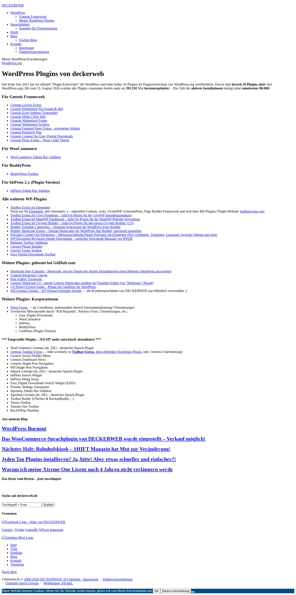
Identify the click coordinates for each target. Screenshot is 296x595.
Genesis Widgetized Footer (28, 120)
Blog (13, 557)
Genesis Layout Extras (25, 105)
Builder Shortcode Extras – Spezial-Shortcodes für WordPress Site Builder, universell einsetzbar (75, 231)
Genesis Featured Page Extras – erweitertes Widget (45, 128)
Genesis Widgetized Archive (29, 124)
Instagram (56, 530)
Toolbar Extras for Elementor (30, 207)
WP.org (44, 530)
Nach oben (9, 572)
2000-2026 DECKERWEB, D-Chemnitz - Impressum (61, 579)
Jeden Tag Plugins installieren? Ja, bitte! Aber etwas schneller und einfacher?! (89, 459)
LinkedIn (31, 530)
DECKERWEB (13, 5)
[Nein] (193, 592)
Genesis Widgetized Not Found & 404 (36, 109)
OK (157, 591)
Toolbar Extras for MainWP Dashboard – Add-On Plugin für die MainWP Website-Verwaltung (75, 219)
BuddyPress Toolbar (24, 174)
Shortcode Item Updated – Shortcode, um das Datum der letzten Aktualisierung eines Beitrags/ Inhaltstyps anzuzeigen (90, 271)
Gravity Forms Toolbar (26, 250)
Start (13, 545)
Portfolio (16, 553)
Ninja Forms (19, 307)
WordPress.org (12, 63)
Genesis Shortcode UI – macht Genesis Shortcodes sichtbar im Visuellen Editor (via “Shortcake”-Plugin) (81, 283)
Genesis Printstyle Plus (26, 132)
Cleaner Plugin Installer (26, 246)
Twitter (19, 530)
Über (13, 549)
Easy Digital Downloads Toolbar (32, 254)
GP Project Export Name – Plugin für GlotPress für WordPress (53, 287)
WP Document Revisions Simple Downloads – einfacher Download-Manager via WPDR (71, 239)
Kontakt (15, 560)
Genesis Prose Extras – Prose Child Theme (39, 140)
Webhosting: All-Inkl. (58, 583)
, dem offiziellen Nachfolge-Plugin (106, 352)
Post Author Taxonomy (26, 279)
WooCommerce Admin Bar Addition (35, 157)
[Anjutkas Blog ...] (17, 537)
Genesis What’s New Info (28, 117)
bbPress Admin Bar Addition (30, 191)
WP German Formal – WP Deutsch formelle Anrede (45, 291)
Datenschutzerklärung (118, 579)
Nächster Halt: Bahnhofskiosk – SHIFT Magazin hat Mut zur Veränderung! (86, 449)
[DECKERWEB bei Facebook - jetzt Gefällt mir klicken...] (33, 522)
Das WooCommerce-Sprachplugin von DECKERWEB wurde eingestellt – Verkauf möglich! (103, 439)
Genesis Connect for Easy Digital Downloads (41, 136)
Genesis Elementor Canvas (28, 275)
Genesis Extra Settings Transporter (34, 113)
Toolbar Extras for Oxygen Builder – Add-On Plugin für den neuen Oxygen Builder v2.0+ (72, 223)
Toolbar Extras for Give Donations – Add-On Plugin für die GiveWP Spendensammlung (71, 215)
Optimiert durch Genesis (22, 583)
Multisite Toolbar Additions (29, 242)
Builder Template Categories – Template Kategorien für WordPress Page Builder (65, 227)
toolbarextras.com (252, 211)
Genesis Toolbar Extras (26, 352)
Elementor (36, 211)
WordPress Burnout (24, 428)
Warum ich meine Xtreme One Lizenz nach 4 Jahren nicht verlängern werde (87, 469)
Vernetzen (17, 564)
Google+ (8, 530)
